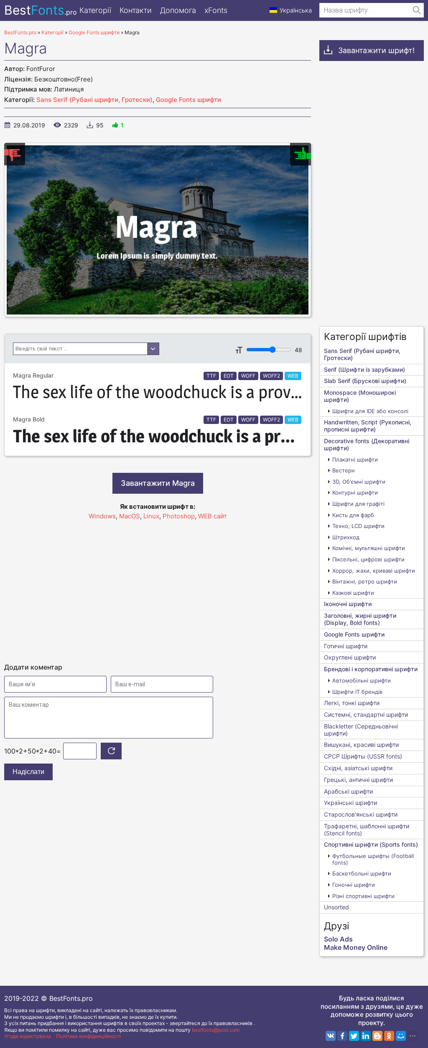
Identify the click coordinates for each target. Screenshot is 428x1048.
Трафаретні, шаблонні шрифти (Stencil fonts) (366, 829)
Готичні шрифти (345, 646)
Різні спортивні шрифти (363, 896)
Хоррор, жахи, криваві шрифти (373, 570)
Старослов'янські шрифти (360, 814)
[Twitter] (354, 1036)
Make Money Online (355, 947)
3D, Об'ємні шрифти (358, 481)
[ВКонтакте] (331, 1036)
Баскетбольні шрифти (361, 873)
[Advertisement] (157, 587)
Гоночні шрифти (353, 884)
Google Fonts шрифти (188, 100)
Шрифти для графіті (358, 503)
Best (40, 10)
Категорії (95, 10)
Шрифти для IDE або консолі (370, 411)
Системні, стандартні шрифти (366, 714)
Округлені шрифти (350, 657)
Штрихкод (345, 537)
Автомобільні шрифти (361, 680)
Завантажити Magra (158, 483)
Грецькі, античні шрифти (358, 779)
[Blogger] (377, 1036)
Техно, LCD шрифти (358, 526)
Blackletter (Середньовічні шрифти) (361, 730)
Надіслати (28, 771)
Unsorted (336, 907)
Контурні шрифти (355, 492)
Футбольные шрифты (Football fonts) (373, 859)
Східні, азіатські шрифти (358, 767)
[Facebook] (342, 1036)
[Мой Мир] (401, 1036)
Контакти (136, 10)
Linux (151, 516)
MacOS (129, 516)
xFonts (215, 10)
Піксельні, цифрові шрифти (368, 559)
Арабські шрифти (348, 791)
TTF (211, 376)
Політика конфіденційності (88, 1036)
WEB (293, 376)
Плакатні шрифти (355, 459)
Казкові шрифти (353, 592)
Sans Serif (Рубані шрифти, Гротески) (94, 100)
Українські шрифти (350, 802)
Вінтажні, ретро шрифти (364, 581)
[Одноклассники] (389, 1036)
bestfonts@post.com (215, 1030)
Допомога (178, 10)
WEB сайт (212, 516)
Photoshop (179, 516)
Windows (102, 516)
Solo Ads (338, 939)
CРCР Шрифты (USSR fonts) (363, 756)
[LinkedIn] (366, 1036)
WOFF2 (271, 376)
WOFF (248, 376)
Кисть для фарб (353, 515)
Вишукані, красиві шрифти (361, 744)
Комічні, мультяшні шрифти (368, 548)
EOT (229, 376)
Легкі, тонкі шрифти (352, 702)
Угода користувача (27, 1036)
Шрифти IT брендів (357, 691)
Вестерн (343, 470)
